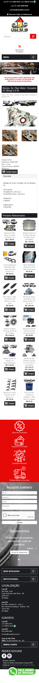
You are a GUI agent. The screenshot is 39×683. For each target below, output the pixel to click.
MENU (6, 57)
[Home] (19, 24)
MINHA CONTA (10, 644)
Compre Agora (11, 172)
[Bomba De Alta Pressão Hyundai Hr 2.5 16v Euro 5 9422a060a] (29, 350)
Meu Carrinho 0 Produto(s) (19, 51)
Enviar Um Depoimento (20, 552)
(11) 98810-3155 (28, 2)
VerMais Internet (16, 665)
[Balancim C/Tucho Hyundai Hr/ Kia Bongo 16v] (9, 384)
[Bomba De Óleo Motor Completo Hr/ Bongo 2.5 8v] (19, 113)
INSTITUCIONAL (10, 579)
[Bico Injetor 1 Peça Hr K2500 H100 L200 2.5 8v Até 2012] (9, 289)
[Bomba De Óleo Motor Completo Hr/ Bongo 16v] (9, 225)
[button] (3, 68)
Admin (5, 667)
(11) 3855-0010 (15, 2)
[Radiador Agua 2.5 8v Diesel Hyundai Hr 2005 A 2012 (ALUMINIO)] (29, 225)
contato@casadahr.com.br (19, 10)
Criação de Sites (28, 665)
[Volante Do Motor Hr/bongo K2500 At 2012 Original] (9, 321)
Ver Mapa (5, 598)
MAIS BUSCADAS (11, 571)
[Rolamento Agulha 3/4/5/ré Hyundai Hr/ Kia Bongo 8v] (29, 321)
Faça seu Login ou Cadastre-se (20, 14)
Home (3, 95)
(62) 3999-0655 (22, 6)
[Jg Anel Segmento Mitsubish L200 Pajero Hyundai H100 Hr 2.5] (9, 257)
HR (8, 95)
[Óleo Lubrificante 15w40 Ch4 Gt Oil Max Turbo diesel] (29, 257)
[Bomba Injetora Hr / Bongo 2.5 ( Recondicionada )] (9, 350)
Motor (11, 95)
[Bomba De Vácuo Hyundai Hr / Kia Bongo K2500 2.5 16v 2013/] (29, 289)
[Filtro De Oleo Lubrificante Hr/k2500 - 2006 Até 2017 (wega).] (29, 384)
